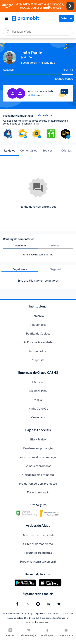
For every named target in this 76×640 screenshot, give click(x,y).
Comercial (38, 315)
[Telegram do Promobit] (58, 604)
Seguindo (56, 269)
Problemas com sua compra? (38, 561)
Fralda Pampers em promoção (38, 483)
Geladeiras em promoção (38, 474)
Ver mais (43, 115)
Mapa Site (38, 360)
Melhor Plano (38, 390)
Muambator (38, 417)
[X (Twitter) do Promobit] (28, 604)
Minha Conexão (38, 408)
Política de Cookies (38, 333)
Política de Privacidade (38, 342)
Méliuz (38, 399)
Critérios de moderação (38, 543)
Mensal (55, 245)
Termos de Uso (38, 351)
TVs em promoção (38, 492)
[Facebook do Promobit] (17, 604)
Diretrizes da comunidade (38, 535)
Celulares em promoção (38, 448)
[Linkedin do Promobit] (48, 604)
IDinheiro (38, 382)
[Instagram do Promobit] (38, 604)
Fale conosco (38, 324)
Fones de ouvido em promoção (38, 457)
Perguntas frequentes (38, 552)
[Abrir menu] (6, 18)
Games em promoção (38, 465)
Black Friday (38, 439)
